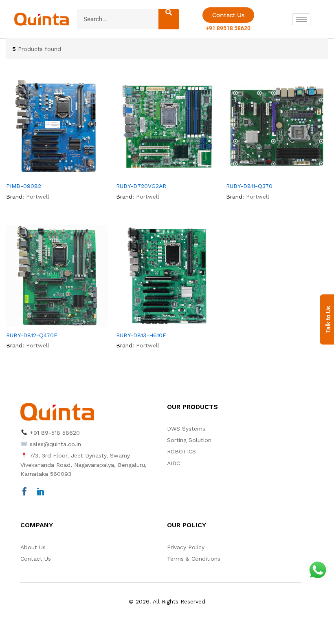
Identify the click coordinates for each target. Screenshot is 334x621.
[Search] (168, 19)
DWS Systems (186, 428)
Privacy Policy (185, 547)
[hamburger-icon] (301, 19)
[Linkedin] (41, 492)
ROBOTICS (181, 451)
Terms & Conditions (193, 558)
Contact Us (35, 558)
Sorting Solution (189, 440)
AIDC (173, 463)
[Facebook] (24, 492)
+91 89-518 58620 (54, 432)
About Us (33, 547)
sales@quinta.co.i (54, 444)
